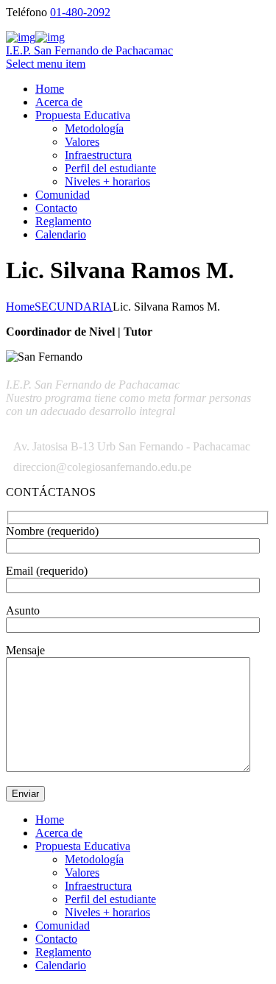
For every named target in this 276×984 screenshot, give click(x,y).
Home (49, 88)
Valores (82, 141)
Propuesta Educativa (82, 115)
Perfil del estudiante (110, 168)
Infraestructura (98, 155)
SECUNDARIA (74, 306)
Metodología (94, 128)
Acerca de (58, 102)
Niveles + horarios (107, 181)
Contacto (56, 208)
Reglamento (63, 221)
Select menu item (45, 63)
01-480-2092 (80, 12)
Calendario (60, 234)
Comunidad (62, 194)
